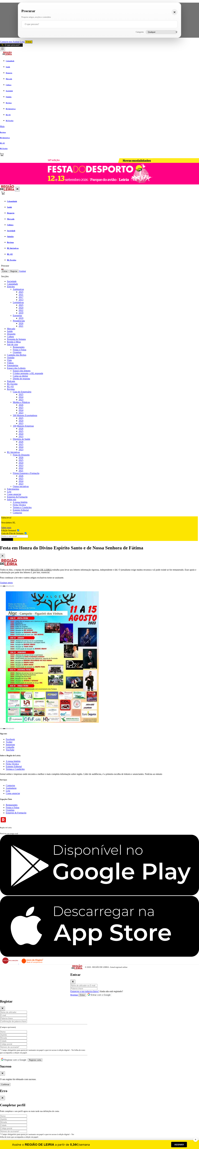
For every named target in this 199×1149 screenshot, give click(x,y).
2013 (21, 299)
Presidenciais (19, 321)
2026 (21, 323)
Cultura (10, 336)
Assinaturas (11, 788)
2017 (21, 297)
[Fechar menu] (17, 189)
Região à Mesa (14, 342)
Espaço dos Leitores (16, 368)
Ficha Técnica (19, 505)
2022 (21, 310)
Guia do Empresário (22, 391)
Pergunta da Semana (16, 339)
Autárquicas (18, 289)
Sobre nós (11, 499)
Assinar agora (6, 582)
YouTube (10, 750)
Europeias (17, 315)
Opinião (10, 357)
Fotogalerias (12, 365)
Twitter (9, 742)
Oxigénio (17, 352)
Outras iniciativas (21, 486)
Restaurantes (18, 347)
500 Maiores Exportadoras (25, 415)
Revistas (11, 389)
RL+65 (10, 386)
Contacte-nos (6, 41)
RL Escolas (12, 384)
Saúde (10, 331)
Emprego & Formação (17, 497)
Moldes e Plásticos (21, 402)
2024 (21, 307)
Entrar (28, 42)
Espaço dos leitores (21, 370)
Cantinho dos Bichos (16, 355)
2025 (21, 292)
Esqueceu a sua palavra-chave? (84, 991)
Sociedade (11, 281)
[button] (99, 126)
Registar (13, 271)
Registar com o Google (15, 1060)
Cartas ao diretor (20, 376)
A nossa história (20, 502)
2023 (21, 399)
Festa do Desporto (21, 455)
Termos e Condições (22, 507)
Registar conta (35, 1060)
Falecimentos (13, 489)
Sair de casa (12, 344)
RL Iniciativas (13, 452)
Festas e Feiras (19, 349)
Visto (9, 360)
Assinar (16, 41)
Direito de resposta (21, 378)
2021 (21, 294)
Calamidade (12, 284)
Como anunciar (14, 494)
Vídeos (10, 363)
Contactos (17, 512)
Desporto (11, 334)
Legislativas (18, 302)
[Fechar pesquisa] (174, 12)
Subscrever (7, 539)
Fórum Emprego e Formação (26, 473)
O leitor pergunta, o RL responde (28, 373)
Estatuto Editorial (21, 510)
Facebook (10, 739)
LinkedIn (10, 747)
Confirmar (5, 1084)
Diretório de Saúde (21, 439)
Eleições (11, 286)
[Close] (2, 556)
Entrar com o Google (100, 995)
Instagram (10, 744)
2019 (21, 313)
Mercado (11, 328)
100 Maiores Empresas (23, 426)
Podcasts (11, 381)
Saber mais (6, 527)
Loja (22, 41)
